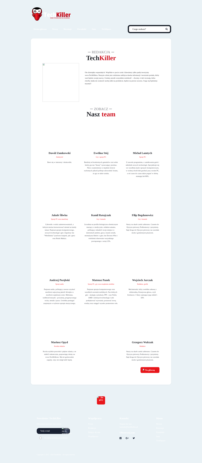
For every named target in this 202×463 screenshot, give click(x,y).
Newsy (55, 29)
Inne (94, 29)
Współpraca (93, 436)
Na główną (150, 370)
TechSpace (106, 29)
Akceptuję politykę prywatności (55, 438)
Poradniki (81, 29)
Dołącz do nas (94, 432)
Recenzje (68, 29)
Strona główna (40, 29)
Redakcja (92, 428)
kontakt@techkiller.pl (129, 427)
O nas (90, 424)
